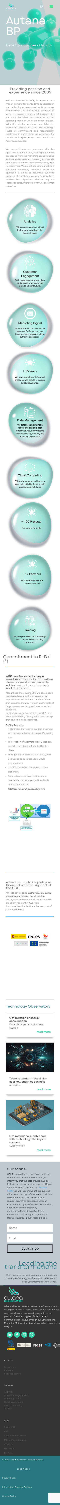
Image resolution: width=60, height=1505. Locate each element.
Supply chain (17, 1145)
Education (9, 1448)
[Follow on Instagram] (24, 1335)
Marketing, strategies (15, 1440)
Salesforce (9, 1427)
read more (44, 1032)
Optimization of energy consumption (24, 1019)
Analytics (14, 1085)
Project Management (15, 1435)
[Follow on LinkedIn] (10, 1335)
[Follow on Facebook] (17, 1335)
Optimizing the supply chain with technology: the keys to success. (27, 1139)
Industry (8, 1444)
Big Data (8, 1453)
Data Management (20, 1024)
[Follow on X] (32, 1335)
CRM (6, 1431)
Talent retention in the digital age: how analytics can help (28, 1080)
